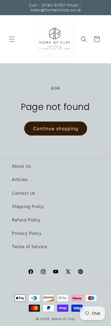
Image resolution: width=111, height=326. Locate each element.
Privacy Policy (26, 233)
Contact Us (23, 193)
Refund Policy (26, 219)
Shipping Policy (28, 206)
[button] (11, 39)
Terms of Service (29, 246)
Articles (20, 179)
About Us (21, 165)
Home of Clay (63, 319)
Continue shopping (55, 128)
